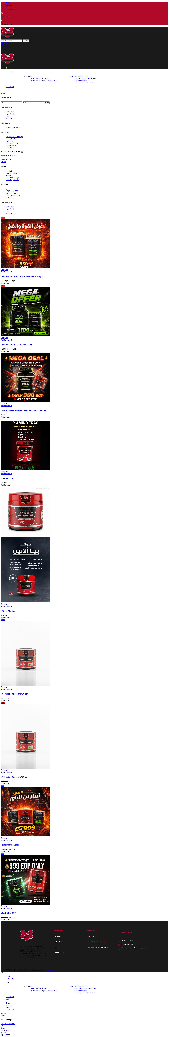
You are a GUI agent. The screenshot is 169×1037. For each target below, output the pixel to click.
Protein (29, 77)
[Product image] (25, 602)
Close (3, 93)
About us (58, 942)
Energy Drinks (11, 139)
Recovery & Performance (15, 143)
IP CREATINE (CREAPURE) (86, 79)
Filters (3, 162)
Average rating (11, 174)
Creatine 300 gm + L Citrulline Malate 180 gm (22, 277)
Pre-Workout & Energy (79, 77)
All (6, 189)
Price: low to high (12, 178)
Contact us (59, 953)
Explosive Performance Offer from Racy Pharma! (23, 411)
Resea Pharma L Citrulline (85, 83)
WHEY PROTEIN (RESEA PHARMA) (43, 81)
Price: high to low (12, 180)
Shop (57, 947)
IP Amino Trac (81, 81)
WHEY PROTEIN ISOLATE (40, 79)
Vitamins (9, 148)
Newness (9, 176)
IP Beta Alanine (8, 611)
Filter (47, 102)
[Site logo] (7, 38)
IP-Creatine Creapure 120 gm (14, 694)
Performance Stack (10, 845)
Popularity (9, 171)
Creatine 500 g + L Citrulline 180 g (16, 345)
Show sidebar (6, 160)
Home (3, 152)
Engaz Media (51, 970)
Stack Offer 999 (8, 913)
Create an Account (8, 1024)
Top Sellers (10, 146)
